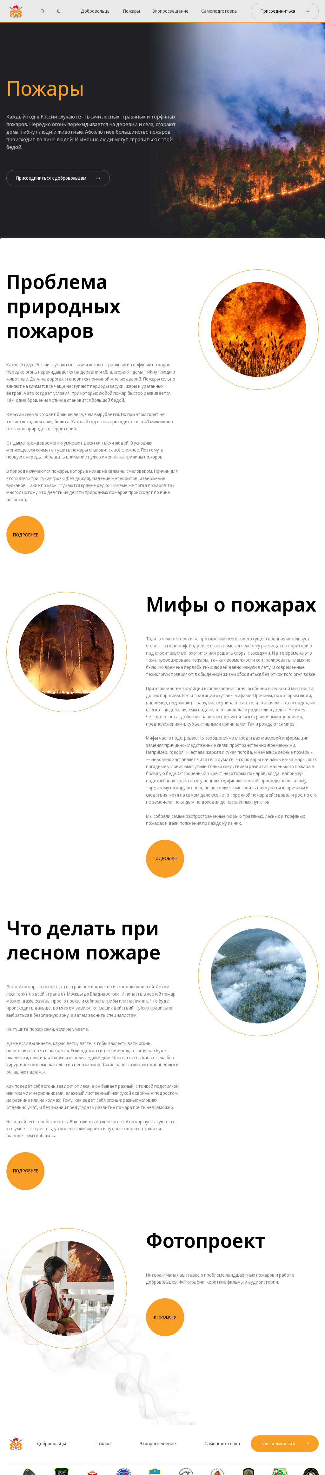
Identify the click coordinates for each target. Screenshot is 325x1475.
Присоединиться (278, 11)
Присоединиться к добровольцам (51, 178)
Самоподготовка (219, 11)
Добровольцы (95, 11)
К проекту (165, 1317)
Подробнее (25, 535)
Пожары (131, 11)
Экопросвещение (171, 11)
